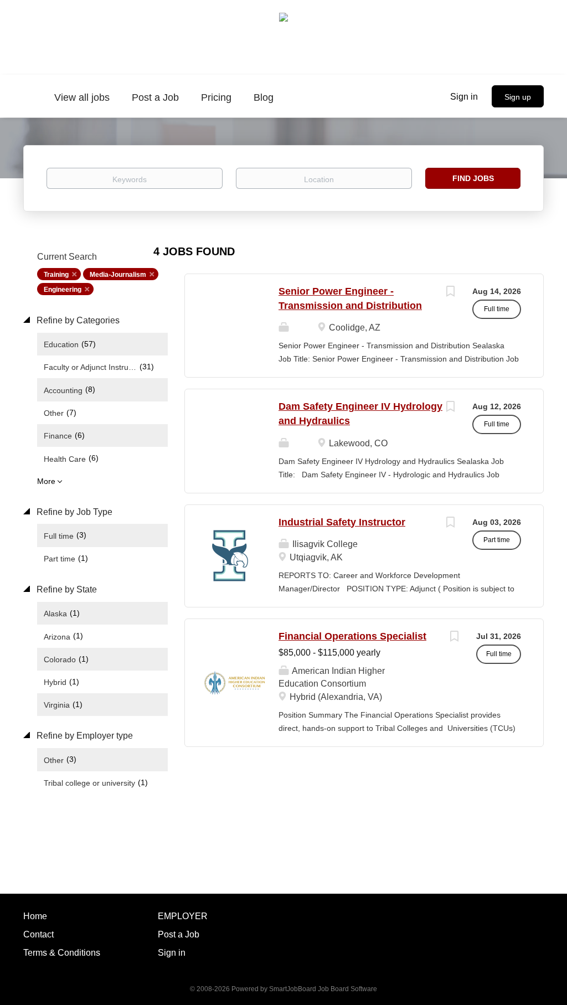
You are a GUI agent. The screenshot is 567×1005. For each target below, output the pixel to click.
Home (35, 916)
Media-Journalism (118, 275)
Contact (38, 934)
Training (56, 275)
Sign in (464, 96)
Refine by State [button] (65, 589)
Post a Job (178, 934)
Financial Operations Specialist (352, 636)
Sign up (517, 96)
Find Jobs (473, 178)
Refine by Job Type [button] (73, 512)
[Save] (450, 293)
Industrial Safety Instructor (342, 522)
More (46, 481)
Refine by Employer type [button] (83, 735)
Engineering (62, 289)
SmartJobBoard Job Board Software (323, 989)
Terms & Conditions (61, 952)
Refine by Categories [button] (77, 320)
